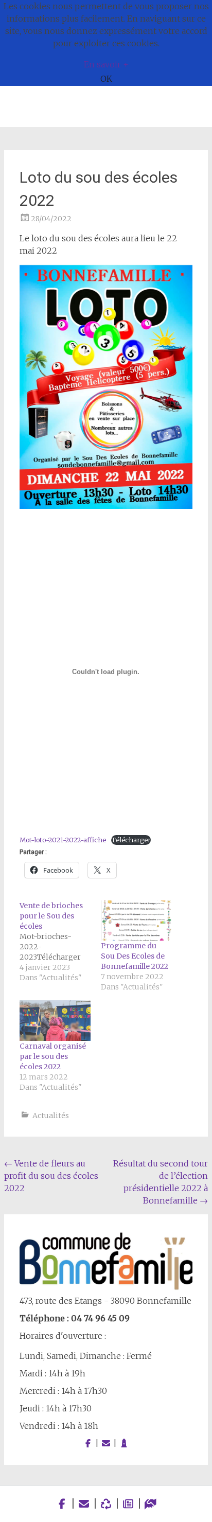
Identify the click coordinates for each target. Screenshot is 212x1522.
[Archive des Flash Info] (128, 1503)
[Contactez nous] (106, 1443)
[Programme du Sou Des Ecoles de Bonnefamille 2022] (136, 920)
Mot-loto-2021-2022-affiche (63, 840)
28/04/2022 (51, 218)
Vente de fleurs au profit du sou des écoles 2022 (51, 1175)
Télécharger (131, 840)
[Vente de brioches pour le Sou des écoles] (60, 941)
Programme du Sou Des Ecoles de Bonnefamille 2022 (134, 956)
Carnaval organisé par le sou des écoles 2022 (53, 1056)
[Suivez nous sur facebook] (88, 1443)
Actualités (50, 1115)
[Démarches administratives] (150, 1503)
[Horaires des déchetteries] (106, 1503)
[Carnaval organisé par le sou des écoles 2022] (55, 1020)
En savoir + (106, 64)
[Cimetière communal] (124, 1443)
